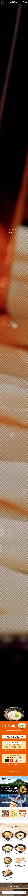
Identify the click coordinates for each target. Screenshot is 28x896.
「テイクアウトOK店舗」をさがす (14, 771)
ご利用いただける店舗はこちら (13, 750)
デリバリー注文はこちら (14, 756)
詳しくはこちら (14, 732)
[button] (24, 893)
